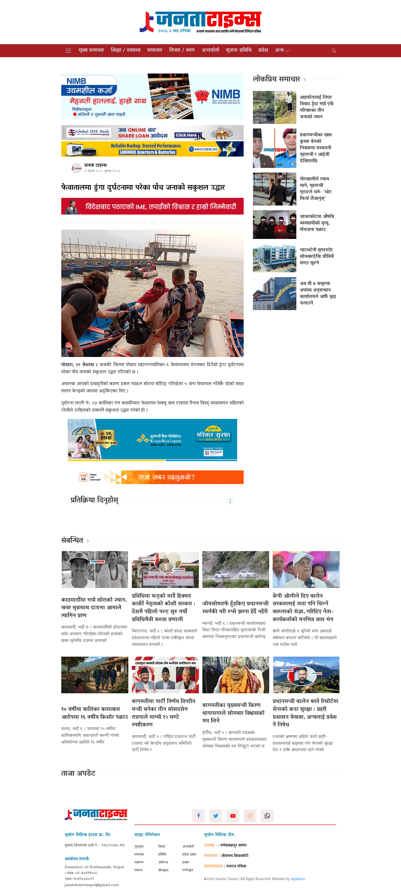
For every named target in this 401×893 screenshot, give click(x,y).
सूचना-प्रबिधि (239, 50)
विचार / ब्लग (182, 50)
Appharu (298, 879)
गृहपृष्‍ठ (139, 846)
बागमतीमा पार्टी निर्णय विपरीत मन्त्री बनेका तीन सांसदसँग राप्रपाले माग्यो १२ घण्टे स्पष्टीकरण (163, 713)
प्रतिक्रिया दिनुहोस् (94, 501)
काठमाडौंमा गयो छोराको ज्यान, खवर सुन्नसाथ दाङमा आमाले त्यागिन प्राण (94, 608)
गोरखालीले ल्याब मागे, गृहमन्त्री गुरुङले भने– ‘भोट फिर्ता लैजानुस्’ (316, 189)
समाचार (154, 50)
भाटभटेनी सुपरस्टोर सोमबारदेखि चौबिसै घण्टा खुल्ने (317, 257)
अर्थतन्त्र (163, 862)
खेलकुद (163, 870)
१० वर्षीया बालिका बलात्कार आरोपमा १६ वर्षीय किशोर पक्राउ (94, 713)
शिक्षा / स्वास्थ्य (125, 50)
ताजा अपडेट (78, 774)
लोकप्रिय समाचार (276, 80)
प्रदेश (263, 50)
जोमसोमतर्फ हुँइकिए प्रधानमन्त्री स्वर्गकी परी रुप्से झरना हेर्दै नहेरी (235, 608)
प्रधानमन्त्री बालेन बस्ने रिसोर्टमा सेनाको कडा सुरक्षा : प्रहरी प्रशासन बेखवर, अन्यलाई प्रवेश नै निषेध (305, 713)
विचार (161, 846)
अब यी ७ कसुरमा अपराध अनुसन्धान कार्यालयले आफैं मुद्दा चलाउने (318, 293)
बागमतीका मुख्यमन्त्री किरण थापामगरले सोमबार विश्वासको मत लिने (233, 713)
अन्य (279, 50)
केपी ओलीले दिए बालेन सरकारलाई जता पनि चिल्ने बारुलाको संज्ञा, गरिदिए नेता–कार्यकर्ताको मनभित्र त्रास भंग (303, 608)
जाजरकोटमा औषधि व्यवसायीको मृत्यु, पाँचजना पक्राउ (317, 223)
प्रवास (185, 862)
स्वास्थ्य (138, 862)
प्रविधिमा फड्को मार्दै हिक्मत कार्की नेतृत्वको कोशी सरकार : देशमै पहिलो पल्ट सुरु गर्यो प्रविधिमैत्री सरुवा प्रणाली (163, 608)
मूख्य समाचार (91, 50)
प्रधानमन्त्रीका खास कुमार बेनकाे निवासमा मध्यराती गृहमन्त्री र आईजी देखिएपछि (316, 148)
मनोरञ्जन (187, 870)
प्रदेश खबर (189, 854)
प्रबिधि (162, 854)
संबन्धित (72, 541)
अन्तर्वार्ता (210, 50)
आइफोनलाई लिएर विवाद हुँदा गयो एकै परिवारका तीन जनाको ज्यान (317, 107)
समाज (138, 870)
